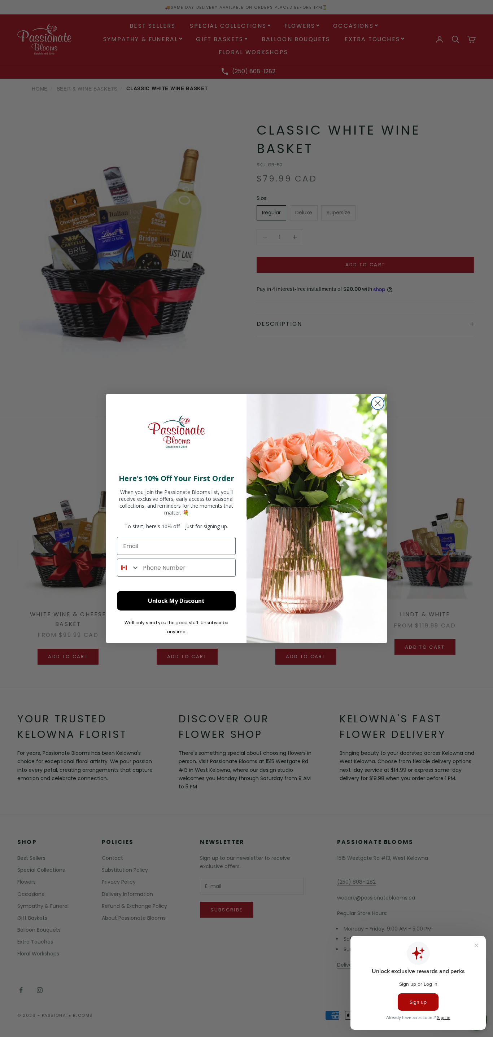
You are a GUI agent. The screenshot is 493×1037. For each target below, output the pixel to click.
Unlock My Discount (176, 601)
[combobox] (128, 567)
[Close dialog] (377, 403)
